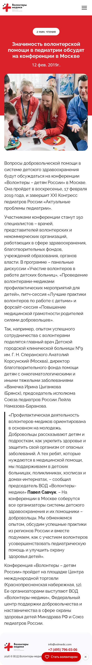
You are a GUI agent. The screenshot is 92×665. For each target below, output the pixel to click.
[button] (84, 8)
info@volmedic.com (59, 644)
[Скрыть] (86, 657)
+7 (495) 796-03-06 (62, 649)
